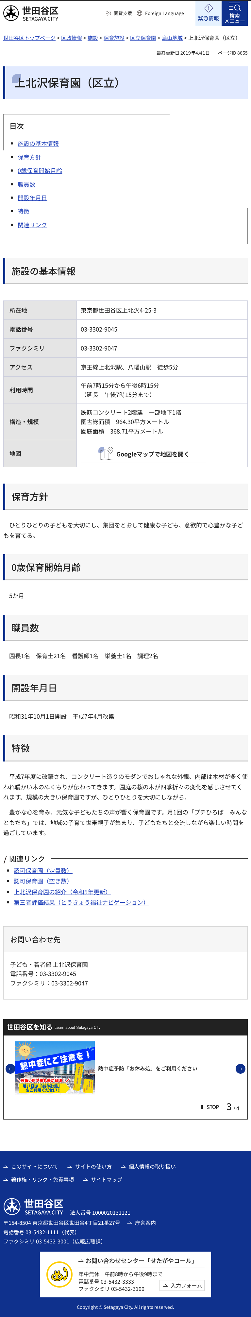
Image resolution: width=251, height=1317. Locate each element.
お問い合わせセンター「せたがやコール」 (141, 1261)
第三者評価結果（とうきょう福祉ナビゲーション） (81, 902)
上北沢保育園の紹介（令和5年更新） (62, 891)
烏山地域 (172, 38)
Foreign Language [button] (164, 13)
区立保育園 (143, 38)
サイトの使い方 (93, 1166)
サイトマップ (106, 1179)
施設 (93, 38)
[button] (119, 13)
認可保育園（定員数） (43, 870)
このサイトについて (34, 1166)
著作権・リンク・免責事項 (42, 1179)
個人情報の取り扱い (152, 1166)
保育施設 (114, 38)
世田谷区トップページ (29, 38)
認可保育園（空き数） (43, 881)
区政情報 (71, 38)
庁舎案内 (145, 1222)
